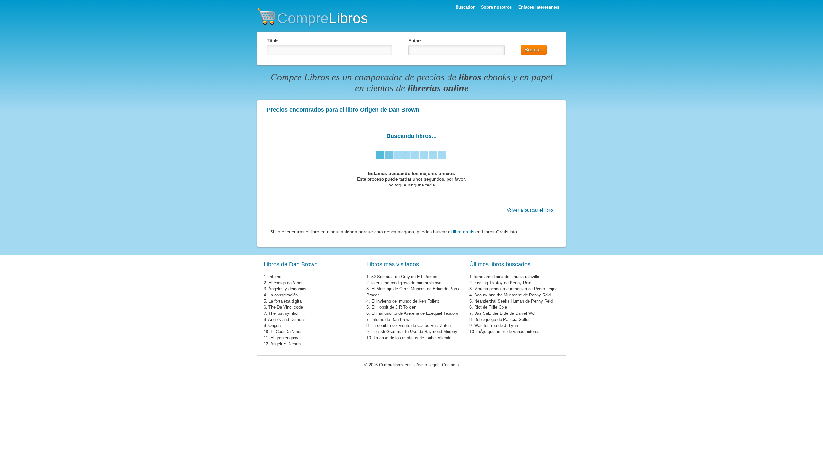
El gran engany (284, 337)
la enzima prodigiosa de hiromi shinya (406, 282)
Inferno (274, 276)
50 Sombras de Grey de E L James (404, 276)
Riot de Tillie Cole (490, 307)
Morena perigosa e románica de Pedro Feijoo (515, 288)
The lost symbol (283, 313)
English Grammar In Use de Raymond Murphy (414, 331)
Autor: (414, 40)
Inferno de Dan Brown (391, 319)
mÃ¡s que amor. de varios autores (507, 331)
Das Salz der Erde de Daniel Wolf (505, 313)
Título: (273, 40)
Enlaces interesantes (538, 7)
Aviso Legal (427, 364)
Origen (274, 325)
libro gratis (463, 231)
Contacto (450, 364)
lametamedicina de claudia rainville (506, 276)
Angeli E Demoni (286, 343)
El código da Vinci (285, 282)
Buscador (465, 7)
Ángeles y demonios (287, 288)
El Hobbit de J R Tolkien (393, 307)
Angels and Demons (287, 319)
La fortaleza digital (285, 301)
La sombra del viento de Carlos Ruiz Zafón (411, 325)
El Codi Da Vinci (286, 331)
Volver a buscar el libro (530, 210)
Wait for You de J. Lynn (496, 325)
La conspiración (283, 295)
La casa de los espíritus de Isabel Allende (412, 337)
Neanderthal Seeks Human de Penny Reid (513, 301)
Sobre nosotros (496, 7)
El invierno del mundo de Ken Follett (405, 301)
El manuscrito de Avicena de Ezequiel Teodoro (414, 313)
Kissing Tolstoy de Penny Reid (502, 282)
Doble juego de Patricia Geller (501, 319)
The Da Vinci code (285, 307)
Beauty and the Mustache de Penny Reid (512, 295)
